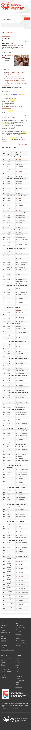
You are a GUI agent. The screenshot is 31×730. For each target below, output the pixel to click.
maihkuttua (7, 83)
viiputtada (11, 76)
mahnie (15, 82)
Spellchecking (18, 645)
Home (2, 623)
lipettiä (14, 78)
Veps (2, 636)
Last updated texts (20, 640)
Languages (18, 658)
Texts (16, 623)
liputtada (10, 74)
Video (16, 636)
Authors (17, 671)
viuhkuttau (19, 164)
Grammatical (18, 676)
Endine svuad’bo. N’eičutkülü (10, 117)
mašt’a (22, 72)
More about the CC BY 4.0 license (10, 708)
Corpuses (17, 662)
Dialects (17, 660)
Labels (17, 684)
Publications (4, 630)
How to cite (4, 652)
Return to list (5, 36)
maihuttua (13, 83)
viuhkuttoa (14, 45)
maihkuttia (20, 82)
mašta (14, 72)
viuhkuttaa (5, 47)
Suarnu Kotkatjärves (19, 134)
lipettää (19, 78)
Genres (17, 664)
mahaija (6, 82)
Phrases (3, 664)
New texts (17, 638)
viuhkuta (18, 174)
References (4, 628)
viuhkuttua (7, 85)
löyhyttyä (23, 80)
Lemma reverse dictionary (5, 674)
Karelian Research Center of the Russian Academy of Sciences (19, 695)
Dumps (3, 643)
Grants (3, 647)
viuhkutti (18, 203)
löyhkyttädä (16, 74)
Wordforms (4, 660)
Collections (18, 633)
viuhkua (21, 47)
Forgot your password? (6, 19)
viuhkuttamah (19, 576)
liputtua (23, 78)
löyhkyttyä (12, 80)
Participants (4, 625)
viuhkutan (18, 159)
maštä (18, 72)
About (3, 621)
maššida (6, 76)
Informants (18, 669)
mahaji (10, 82)
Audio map (18, 631)
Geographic (18, 667)
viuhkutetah (19, 171)
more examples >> (24, 144)
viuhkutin (18, 198)
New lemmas (4, 667)
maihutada (10, 72)
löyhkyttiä (6, 80)
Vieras (12, 128)
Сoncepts (17, 678)
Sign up (2, 18)
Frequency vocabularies (21, 643)
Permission (4, 645)
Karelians (3, 638)
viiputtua (18, 83)
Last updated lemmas (6, 671)
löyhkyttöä (17, 80)
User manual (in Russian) (7, 649)
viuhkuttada (18, 76)
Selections (3, 677)
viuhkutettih (19, 210)
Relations (3, 662)
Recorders (18, 674)
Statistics (3, 640)
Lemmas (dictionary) (6, 658)
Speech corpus (19, 625)
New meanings (5, 669)
